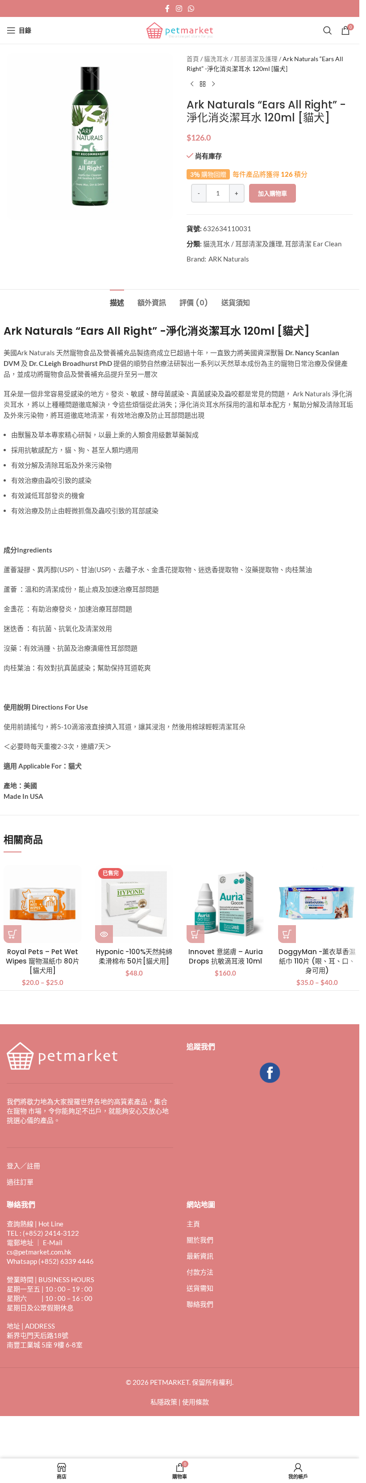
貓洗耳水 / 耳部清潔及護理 (241, 58)
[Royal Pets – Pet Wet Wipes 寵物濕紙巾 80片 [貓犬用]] (43, 904)
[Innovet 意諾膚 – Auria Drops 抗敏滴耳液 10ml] (226, 904)
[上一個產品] (192, 84)
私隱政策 (163, 1402)
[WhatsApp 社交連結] (191, 8)
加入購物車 (272, 193)
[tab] (117, 301)
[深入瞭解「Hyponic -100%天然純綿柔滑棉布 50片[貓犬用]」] (104, 934)
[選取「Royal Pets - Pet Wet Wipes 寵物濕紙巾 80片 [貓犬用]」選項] (12, 934)
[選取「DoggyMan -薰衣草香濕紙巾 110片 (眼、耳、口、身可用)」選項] (287, 934)
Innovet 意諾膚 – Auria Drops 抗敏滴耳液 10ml (225, 956)
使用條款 (195, 1402)
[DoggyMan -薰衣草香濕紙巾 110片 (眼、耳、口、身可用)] (317, 904)
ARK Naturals (228, 259)
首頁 (193, 58)
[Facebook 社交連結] (167, 8)
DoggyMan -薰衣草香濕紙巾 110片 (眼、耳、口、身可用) (317, 961)
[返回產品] (202, 84)
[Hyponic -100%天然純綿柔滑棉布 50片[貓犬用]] (134, 904)
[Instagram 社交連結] (179, 8)
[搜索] (328, 30)
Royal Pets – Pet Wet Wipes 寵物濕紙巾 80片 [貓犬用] (42, 961)
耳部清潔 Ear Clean (313, 244)
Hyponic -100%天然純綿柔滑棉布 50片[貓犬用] (134, 956)
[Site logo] (179, 29)
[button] (195, 934)
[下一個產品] (213, 84)
